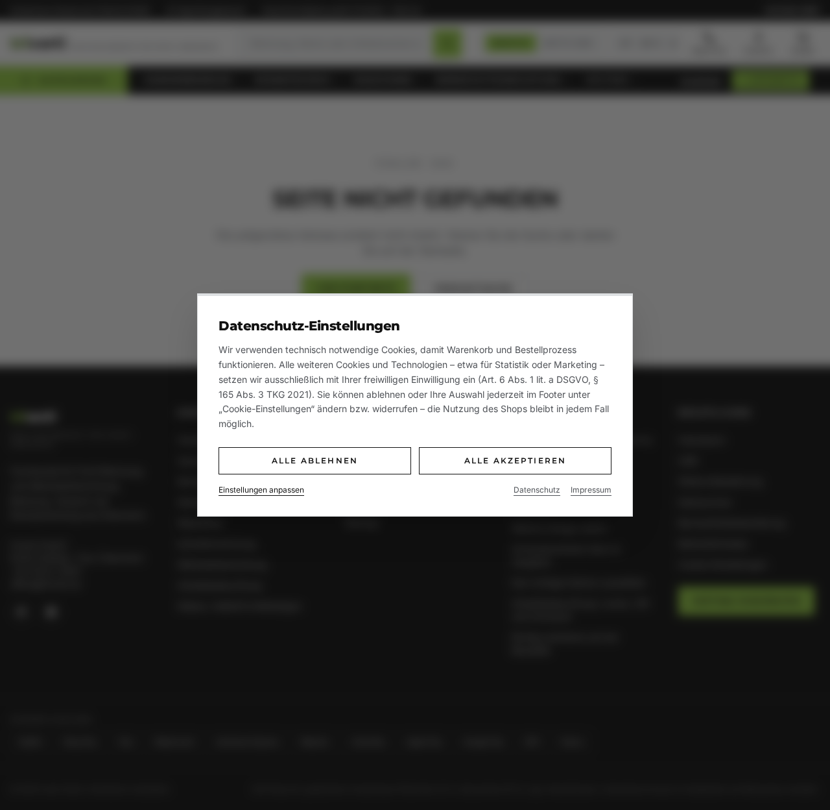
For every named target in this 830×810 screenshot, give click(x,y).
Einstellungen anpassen (261, 490)
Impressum (591, 490)
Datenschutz (537, 490)
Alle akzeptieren (515, 460)
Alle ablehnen (315, 460)
